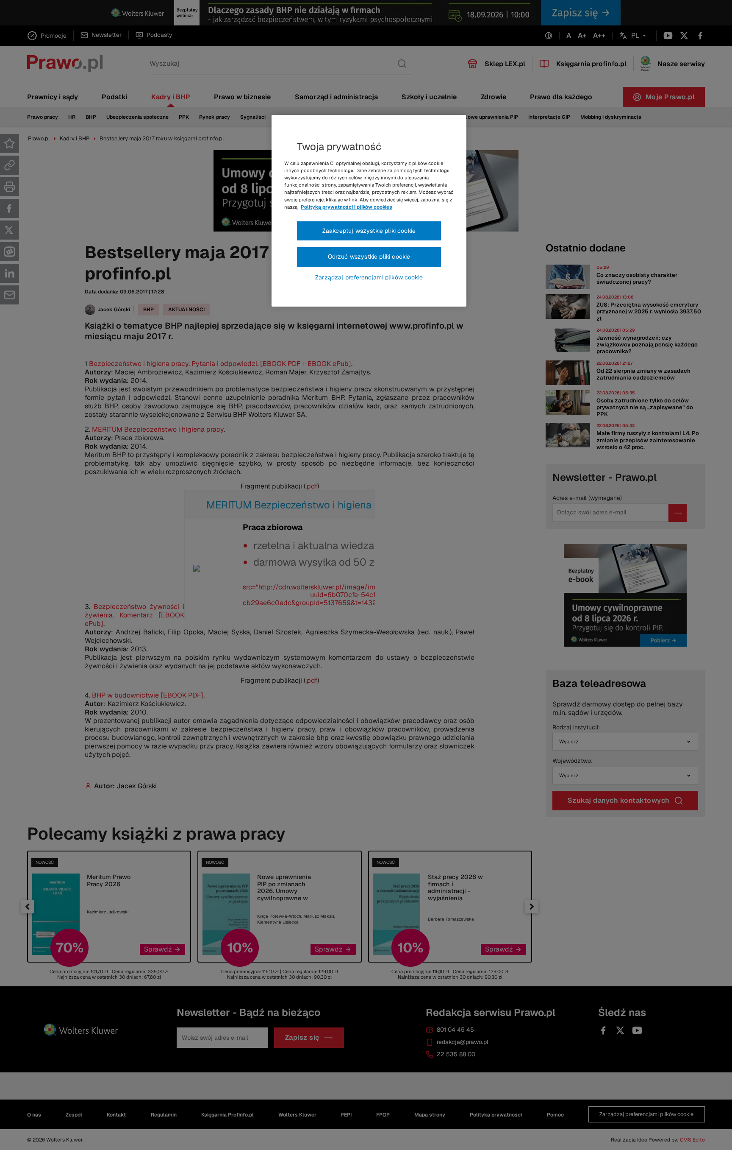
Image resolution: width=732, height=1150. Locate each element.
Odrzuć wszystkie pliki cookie (369, 256)
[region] (369, 211)
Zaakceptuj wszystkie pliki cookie (369, 230)
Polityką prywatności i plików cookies (346, 207)
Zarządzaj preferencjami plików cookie (369, 277)
